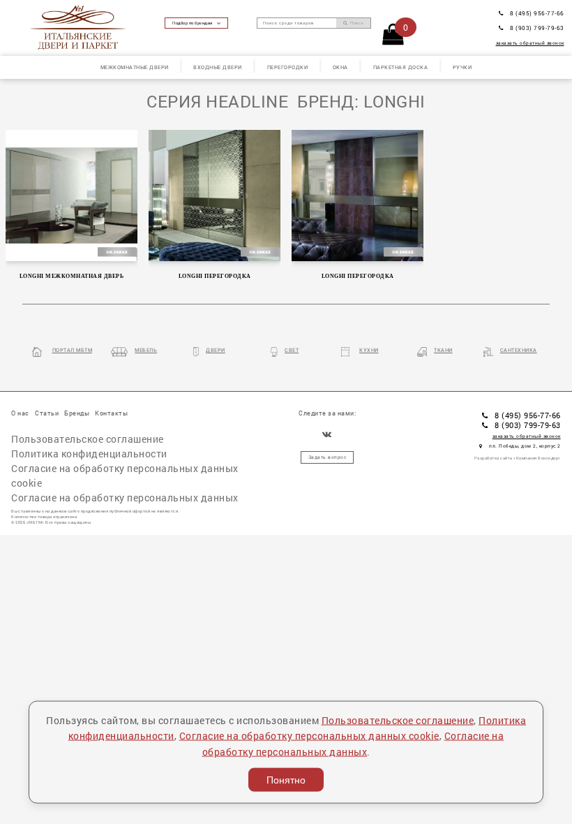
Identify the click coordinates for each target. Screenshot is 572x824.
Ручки (462, 67)
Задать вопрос (327, 457)
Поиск (356, 23)
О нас (20, 413)
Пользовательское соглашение (87, 439)
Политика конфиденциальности (89, 453)
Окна (340, 67)
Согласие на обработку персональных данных (125, 497)
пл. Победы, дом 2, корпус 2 (525, 446)
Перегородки (287, 67)
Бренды (76, 413)
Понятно (286, 780)
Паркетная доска (400, 67)
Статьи (47, 413)
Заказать (73, 194)
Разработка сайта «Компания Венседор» (517, 458)
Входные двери (217, 67)
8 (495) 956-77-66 (537, 13)
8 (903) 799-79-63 (537, 27)
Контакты (111, 413)
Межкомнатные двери (134, 67)
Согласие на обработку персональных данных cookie (125, 476)
